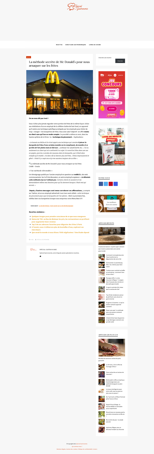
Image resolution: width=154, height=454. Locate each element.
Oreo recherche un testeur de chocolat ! (115, 373)
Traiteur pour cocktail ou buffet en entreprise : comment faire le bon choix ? (115, 272)
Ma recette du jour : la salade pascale (114, 421)
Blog (28, 57)
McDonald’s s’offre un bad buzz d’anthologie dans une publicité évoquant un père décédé (115, 383)
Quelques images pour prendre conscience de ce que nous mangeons (59, 216)
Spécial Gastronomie (43, 239)
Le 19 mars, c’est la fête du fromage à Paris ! (114, 365)
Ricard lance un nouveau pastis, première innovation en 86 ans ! (115, 414)
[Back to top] (152, 452)
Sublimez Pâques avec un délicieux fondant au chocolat (115, 428)
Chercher (120, 61)
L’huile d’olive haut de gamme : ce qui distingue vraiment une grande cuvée (115, 320)
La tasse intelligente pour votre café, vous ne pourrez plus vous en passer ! (114, 391)
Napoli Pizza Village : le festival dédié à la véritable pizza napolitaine (114, 406)
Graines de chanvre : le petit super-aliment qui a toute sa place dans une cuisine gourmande (111, 249)
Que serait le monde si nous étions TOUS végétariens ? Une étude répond (60, 232)
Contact (95, 449)
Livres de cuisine (95, 44)
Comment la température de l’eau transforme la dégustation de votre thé (115, 257)
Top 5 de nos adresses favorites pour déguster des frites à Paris (57, 224)
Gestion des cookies (71, 449)
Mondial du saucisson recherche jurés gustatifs (109, 359)
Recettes (59, 44)
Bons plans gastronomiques (76, 44)
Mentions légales (61, 449)
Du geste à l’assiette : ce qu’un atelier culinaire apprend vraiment (115, 304)
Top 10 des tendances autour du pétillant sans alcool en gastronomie (114, 297)
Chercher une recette (104, 57)
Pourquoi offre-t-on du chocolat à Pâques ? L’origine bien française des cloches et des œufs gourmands (115, 281)
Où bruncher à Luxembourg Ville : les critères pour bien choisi (114, 265)
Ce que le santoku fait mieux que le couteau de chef (114, 288)
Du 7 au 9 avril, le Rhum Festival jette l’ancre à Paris (115, 398)
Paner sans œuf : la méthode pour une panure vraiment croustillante (114, 312)
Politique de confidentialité (85, 449)
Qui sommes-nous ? (77, 446)
